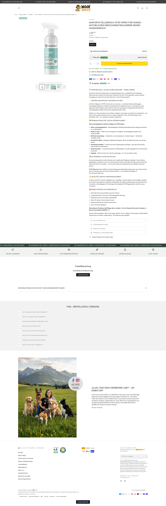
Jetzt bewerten (83, 275)
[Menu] (19, 8)
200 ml (93, 45)
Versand (102, 37)
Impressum (52, 496)
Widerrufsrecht (23, 496)
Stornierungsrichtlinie (61, 496)
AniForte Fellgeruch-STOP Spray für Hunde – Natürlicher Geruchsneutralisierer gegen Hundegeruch (55, 14)
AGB (42, 496)
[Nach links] (37, 87)
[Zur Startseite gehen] (83, 8)
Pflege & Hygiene (22, 14)
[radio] (91, 51)
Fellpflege (31, 14)
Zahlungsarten (22, 467)
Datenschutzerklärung (126, 462)
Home (16, 14)
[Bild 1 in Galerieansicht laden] (42, 86)
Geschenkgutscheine (24, 479)
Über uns (21, 470)
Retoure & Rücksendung (25, 461)
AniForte (92, 19)
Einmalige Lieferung (100, 51)
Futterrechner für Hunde (25, 458)
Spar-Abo (100, 57)
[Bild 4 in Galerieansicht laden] (59, 86)
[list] (83, 252)
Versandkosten (22, 464)
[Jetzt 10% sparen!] (147, 456)
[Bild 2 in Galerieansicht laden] (47, 86)
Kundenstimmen (23, 473)
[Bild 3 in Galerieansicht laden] (53, 86)
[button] (138, 8)
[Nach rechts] (64, 87)
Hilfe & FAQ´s (22, 455)
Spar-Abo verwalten (24, 476)
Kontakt (20, 452)
